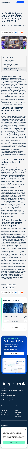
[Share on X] (19, 32)
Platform (3, 406)
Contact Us (18, 416)
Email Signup (18, 412)
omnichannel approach (7, 151)
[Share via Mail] (13, 32)
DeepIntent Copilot (11, 269)
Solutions (3, 408)
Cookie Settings (5, 423)
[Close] (25, 429)
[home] (5, 2)
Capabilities (4, 410)
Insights (4, 9)
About (16, 408)
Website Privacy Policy (15, 438)
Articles (11, 9)
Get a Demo (20, 2)
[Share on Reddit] (22, 32)
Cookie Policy (4, 425)
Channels (3, 412)
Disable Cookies (14, 445)
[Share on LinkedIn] (16, 32)
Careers (17, 414)
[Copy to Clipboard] (10, 32)
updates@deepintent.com (8, 395)
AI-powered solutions (19, 95)
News (16, 410)
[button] (25, 2)
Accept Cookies (14, 442)
